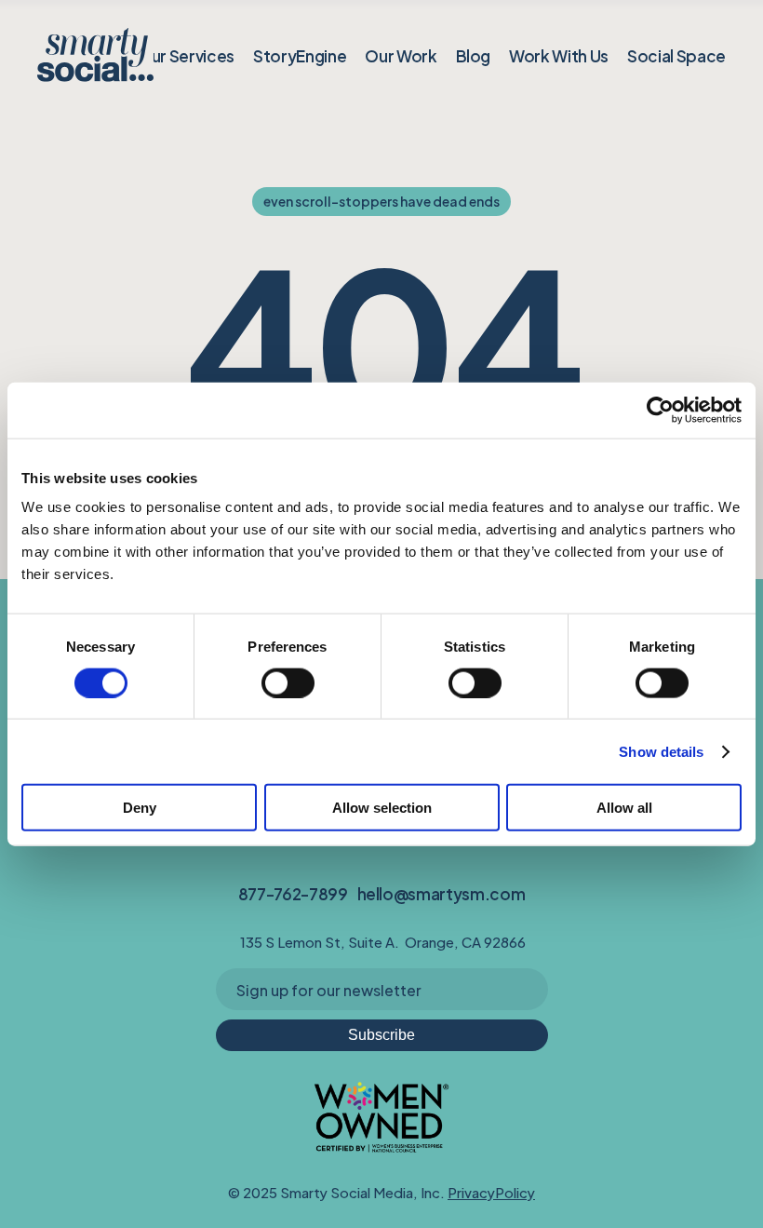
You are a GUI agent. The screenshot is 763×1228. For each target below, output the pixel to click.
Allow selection (382, 808)
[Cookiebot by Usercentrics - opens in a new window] (660, 410)
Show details (661, 751)
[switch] (288, 682)
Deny (139, 808)
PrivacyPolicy (491, 1191)
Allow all (624, 808)
